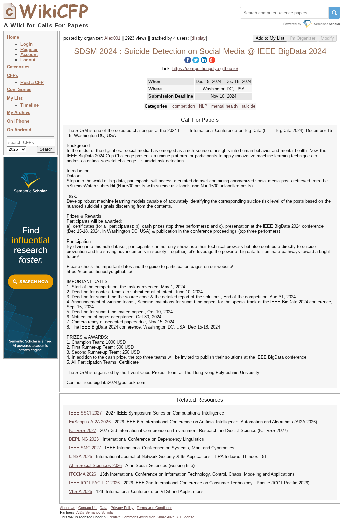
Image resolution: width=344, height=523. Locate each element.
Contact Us (87, 508)
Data (104, 508)
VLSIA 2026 (80, 491)
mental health (224, 106)
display (199, 38)
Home (13, 37)
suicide (248, 106)
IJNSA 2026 (80, 456)
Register (29, 49)
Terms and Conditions (154, 508)
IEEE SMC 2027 (85, 447)
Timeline (29, 105)
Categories (18, 66)
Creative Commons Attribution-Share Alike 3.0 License (151, 517)
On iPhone (18, 121)
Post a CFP (32, 82)
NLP (203, 106)
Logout (27, 59)
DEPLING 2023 (84, 439)
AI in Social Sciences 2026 (95, 465)
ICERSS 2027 (82, 430)
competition (183, 106)
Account (29, 54)
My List (14, 98)
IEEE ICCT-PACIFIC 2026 (94, 482)
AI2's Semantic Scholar (95, 512)
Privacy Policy (122, 508)
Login (26, 44)
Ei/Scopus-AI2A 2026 (90, 421)
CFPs (12, 75)
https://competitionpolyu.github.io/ (205, 68)
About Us (67, 508)
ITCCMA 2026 (82, 474)
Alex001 (112, 38)
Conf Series (19, 89)
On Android (19, 129)
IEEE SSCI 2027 (85, 413)
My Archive (18, 112)
